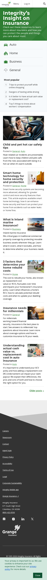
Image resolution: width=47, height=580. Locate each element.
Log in (27, 3)
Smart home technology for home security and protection (13, 177)
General (15, 70)
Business (16, 61)
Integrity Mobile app (11, 489)
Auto (13, 44)
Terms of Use (8, 470)
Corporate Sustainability (12, 483)
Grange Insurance (10, 496)
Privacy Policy (8, 457)
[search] (43, 2)
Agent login (7, 450)
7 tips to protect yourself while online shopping (23, 86)
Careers (6, 431)
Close (37, 575)
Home (14, 53)
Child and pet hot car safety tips (22, 146)
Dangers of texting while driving (24, 92)
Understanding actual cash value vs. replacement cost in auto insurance (13, 353)
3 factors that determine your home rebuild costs (14, 266)
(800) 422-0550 (9, 512)
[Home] (6, 4)
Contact (6, 444)
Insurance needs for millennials (15, 309)
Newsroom (7, 437)
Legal (5, 476)
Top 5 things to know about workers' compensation (22, 105)
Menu (16, 3)
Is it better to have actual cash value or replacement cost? (26, 98)
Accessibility (7, 463)
